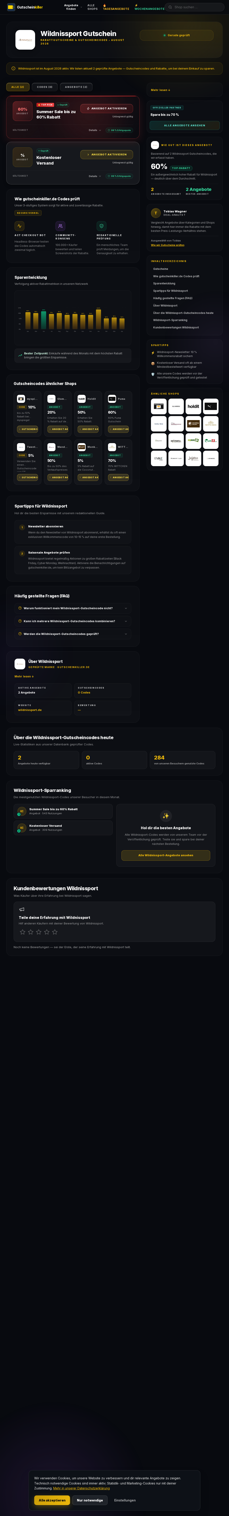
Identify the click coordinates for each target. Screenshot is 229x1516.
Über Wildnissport (165, 305)
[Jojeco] (193, 458)
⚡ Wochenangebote (150, 7)
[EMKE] (159, 458)
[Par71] (211, 441)
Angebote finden (71, 7)
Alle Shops (92, 7)
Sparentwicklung (164, 283)
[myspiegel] (159, 406)
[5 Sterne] (55, 932)
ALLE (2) (17, 87)
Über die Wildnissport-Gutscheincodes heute (183, 313)
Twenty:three (32, 446)
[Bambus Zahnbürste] (159, 441)
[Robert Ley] (176, 458)
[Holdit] (193, 406)
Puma (121, 398)
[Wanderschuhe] (176, 424)
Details (93, 130)
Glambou (62, 398)
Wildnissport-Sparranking (170, 320)
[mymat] (193, 441)
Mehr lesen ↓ (24, 676)
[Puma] (211, 406)
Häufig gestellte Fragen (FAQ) (173, 298)
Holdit (91, 398)
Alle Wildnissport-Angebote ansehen (165, 855)
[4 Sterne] (47, 932)
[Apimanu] (176, 441)
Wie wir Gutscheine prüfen (167, 245)
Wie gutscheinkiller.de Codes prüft (176, 276)
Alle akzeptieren (52, 1500)
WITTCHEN (123, 446)
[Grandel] (211, 458)
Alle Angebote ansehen (184, 125)
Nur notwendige (90, 1500)
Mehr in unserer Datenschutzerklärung (81, 1488)
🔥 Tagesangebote (116, 7)
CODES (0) (45, 87)
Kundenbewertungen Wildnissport (176, 327)
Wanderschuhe (62, 446)
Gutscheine (160, 269)
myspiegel (32, 398)
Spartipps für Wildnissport (170, 290)
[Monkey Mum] (193, 424)
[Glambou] (176, 406)
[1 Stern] (22, 932)
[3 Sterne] (38, 932)
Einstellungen (125, 1500)
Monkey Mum (93, 446)
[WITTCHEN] (211, 424)
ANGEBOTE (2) (76, 87)
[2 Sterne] (30, 932)
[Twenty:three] (159, 424)
